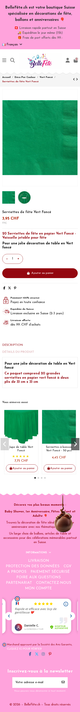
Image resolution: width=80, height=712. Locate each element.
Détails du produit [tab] (18, 352)
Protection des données (32, 566)
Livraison (38, 561)
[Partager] (4, 288)
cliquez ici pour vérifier (24, 649)
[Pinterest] (15, 288)
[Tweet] (9, 288)
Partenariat (19, 583)
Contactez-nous (53, 583)
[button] (35, 478)
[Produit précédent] (74, 79)
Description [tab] (12, 345)
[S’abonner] (63, 682)
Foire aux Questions (38, 577)
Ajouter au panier (42, 273)
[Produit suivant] (77, 79)
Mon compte (38, 588)
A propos (16, 572)
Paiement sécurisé (50, 572)
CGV (67, 566)
